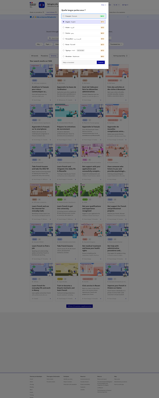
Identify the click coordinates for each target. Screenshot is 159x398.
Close (102, 5)
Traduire (100, 62)
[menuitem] (83, 16)
